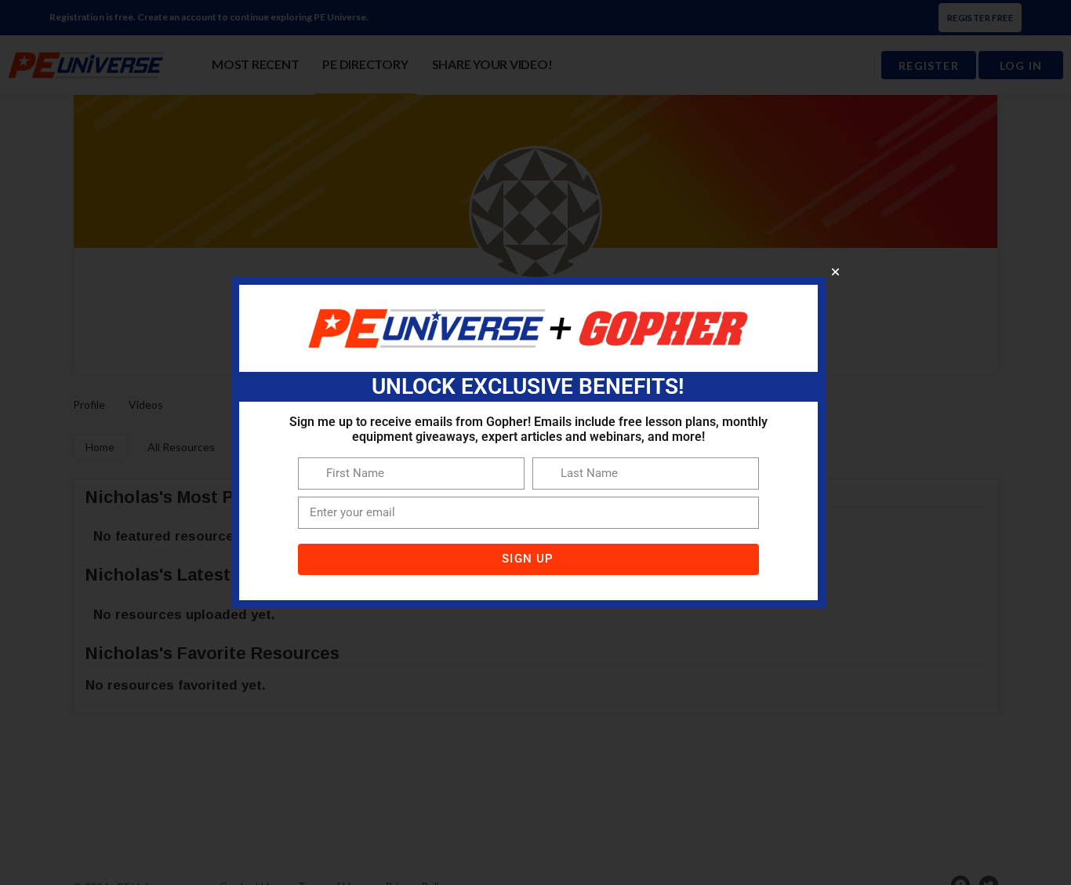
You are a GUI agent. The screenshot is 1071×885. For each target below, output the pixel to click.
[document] (535, 442)
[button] (835, 272)
